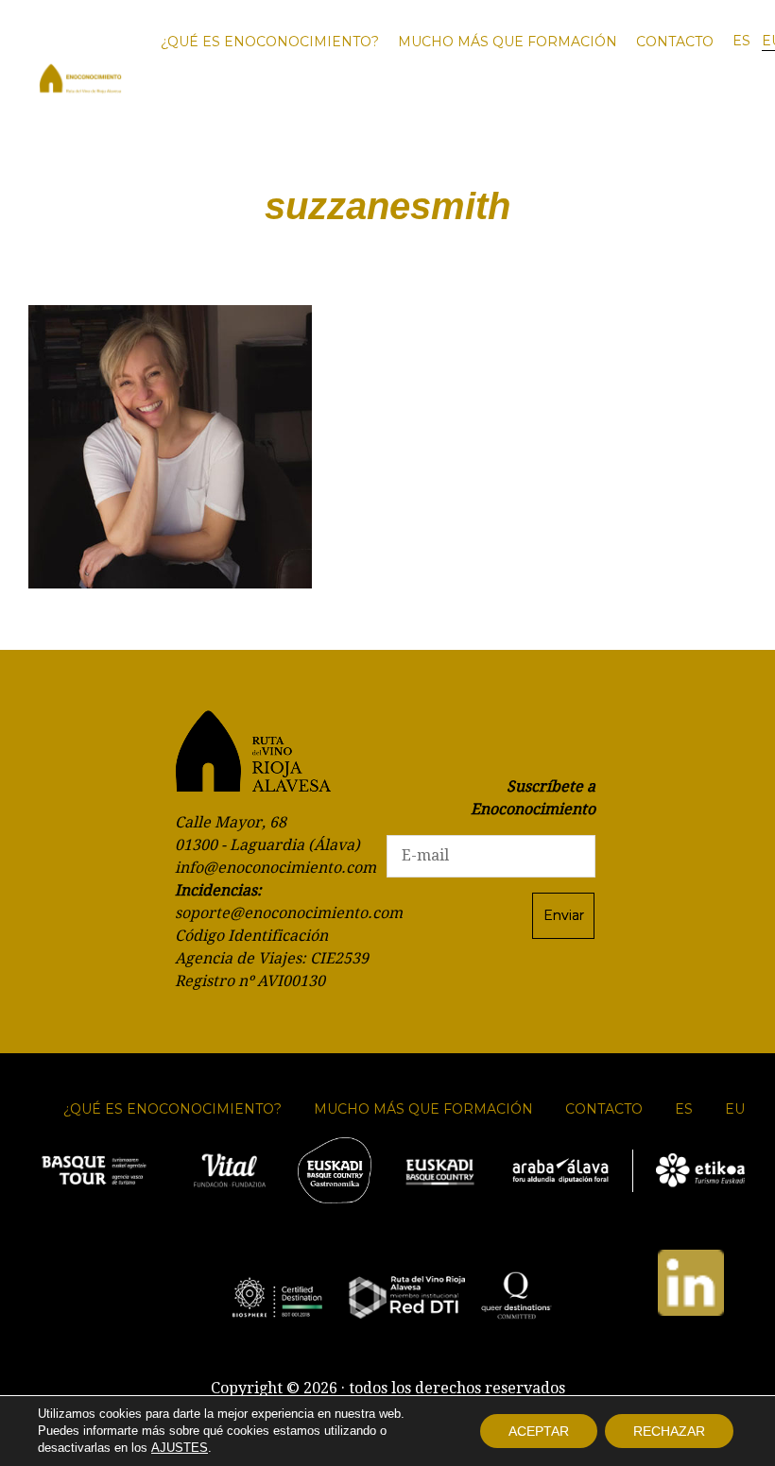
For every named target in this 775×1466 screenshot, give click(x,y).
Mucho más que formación (507, 41)
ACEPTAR (538, 1431)
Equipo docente (718, 108)
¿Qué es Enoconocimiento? (270, 41)
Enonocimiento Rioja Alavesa (80, 80)
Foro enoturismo (401, 108)
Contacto (675, 41)
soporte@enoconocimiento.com (289, 913)
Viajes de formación (623, 108)
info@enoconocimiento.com (275, 868)
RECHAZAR (669, 1431)
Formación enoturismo (514, 108)
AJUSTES (179, 1447)
